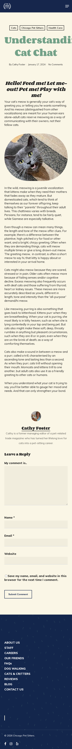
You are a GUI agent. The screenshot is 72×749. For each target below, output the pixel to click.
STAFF (8, 647)
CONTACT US (13, 689)
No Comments (55, 64)
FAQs (8, 663)
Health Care (55, 27)
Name (9, 517)
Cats (13, 27)
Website (10, 553)
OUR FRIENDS (14, 658)
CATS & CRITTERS (17, 673)
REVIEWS (11, 679)
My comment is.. (15, 463)
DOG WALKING (15, 668)
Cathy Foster (18, 64)
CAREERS (11, 653)
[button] (67, 6)
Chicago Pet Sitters (32, 27)
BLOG (8, 684)
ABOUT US (12, 642)
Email (9, 535)
